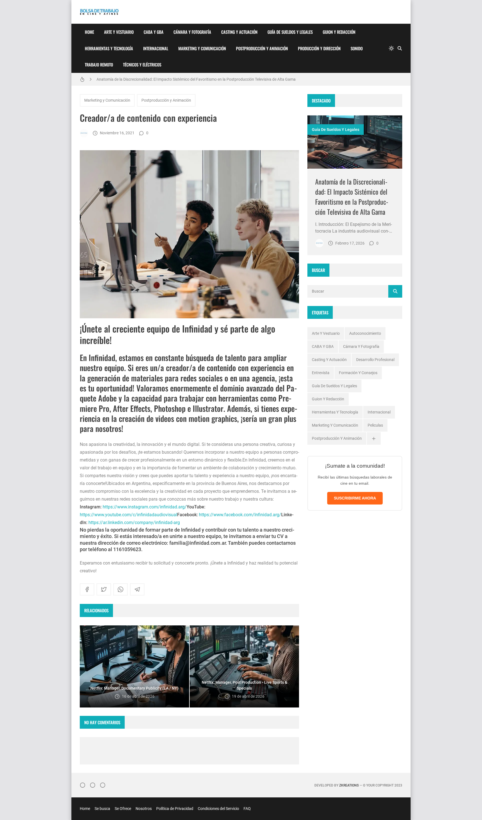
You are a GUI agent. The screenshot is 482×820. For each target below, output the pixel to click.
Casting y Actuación (239, 32)
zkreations (349, 785)
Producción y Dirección (319, 48)
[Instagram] (82, 785)
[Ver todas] (374, 438)
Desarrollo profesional (375, 359)
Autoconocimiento (365, 333)
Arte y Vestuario (119, 32)
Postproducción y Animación (262, 48)
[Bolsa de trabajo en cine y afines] (84, 133)
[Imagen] (354, 142)
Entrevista (320, 372)
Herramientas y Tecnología (109, 48)
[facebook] (87, 589)
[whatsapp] (120, 589)
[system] (391, 48)
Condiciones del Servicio (218, 808)
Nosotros (144, 808)
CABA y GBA (153, 32)
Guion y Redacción (339, 32)
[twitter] (104, 589)
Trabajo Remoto (99, 64)
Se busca (102, 808)
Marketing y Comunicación (202, 48)
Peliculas (375, 425)
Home (89, 32)
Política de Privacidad (174, 808)
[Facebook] (92, 785)
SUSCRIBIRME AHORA (355, 498)
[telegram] (137, 589)
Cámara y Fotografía (192, 32)
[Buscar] (399, 48)
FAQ (247, 808)
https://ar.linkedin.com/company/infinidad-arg (134, 522)
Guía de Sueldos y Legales (290, 32)
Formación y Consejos (358, 372)
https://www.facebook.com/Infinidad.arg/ (240, 514)
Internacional (155, 48)
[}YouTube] (102, 785)
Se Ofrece (123, 808)
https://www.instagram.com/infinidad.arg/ (145, 507)
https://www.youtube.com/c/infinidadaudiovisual (128, 514)
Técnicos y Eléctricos (142, 64)
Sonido (357, 48)
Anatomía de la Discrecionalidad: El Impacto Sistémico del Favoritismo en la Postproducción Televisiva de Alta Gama (196, 79)
